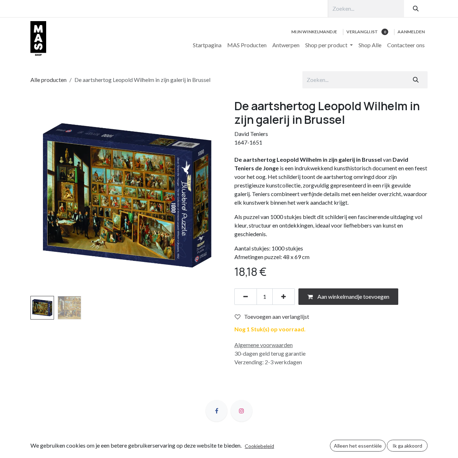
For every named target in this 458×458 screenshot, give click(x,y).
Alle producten (48, 79)
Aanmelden (411, 31)
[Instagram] (241, 411)
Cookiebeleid (259, 446)
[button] (40, 196)
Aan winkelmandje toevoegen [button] (352, 296)
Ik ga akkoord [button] (407, 446)
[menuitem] (207, 45)
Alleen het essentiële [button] (358, 446)
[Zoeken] (416, 8)
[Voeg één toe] (283, 296)
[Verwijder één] (245, 296)
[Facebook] (216, 411)
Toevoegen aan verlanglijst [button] (276, 316)
